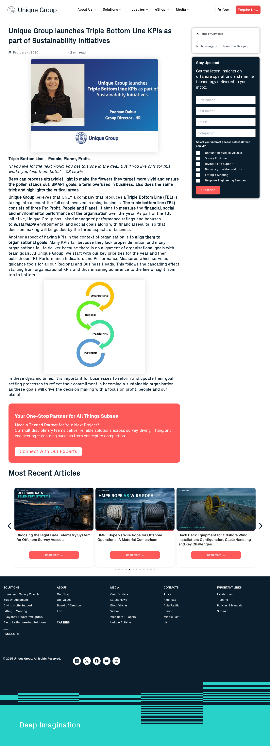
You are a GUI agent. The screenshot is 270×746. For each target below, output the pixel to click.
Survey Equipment (16, 599)
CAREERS (63, 622)
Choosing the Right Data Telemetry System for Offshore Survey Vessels (53, 537)
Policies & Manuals (229, 605)
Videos (115, 611)
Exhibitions (225, 594)
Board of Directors (69, 605)
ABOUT (61, 587)
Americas (170, 599)
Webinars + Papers (123, 617)
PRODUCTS (11, 634)
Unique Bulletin (120, 622)
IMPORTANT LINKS (229, 587)
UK (165, 622)
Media (181, 10)
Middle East (172, 617)
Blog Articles (119, 605)
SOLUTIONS (11, 587)
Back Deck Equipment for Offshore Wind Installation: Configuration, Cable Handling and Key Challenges (214, 540)
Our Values (64, 599)
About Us (84, 10)
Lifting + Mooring (15, 611)
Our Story (63, 594)
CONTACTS (171, 587)
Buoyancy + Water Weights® (23, 617)
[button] (197, 33)
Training (222, 599)
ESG (59, 611)
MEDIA (114, 587)
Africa (167, 594)
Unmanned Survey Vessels (22, 594)
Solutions (110, 10)
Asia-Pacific (171, 605)
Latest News (118, 599)
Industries (136, 10)
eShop (160, 10)
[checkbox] (226, 166)
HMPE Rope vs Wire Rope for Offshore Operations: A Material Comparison (129, 537)
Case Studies (119, 594)
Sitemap (222, 611)
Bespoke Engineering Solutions (25, 622)
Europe (168, 611)
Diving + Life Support (18, 605)
